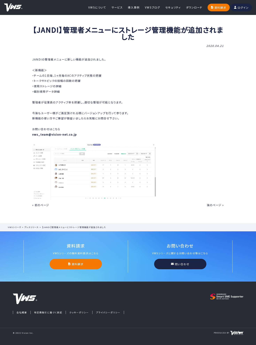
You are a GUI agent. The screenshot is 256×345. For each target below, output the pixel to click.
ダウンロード (194, 7)
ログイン (243, 7)
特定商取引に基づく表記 (48, 312)
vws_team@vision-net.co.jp (54, 134)
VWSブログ (152, 7)
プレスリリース (31, 227)
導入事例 (134, 7)
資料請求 (220, 7)
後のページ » (215, 205)
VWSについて (97, 7)
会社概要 (22, 312)
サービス (117, 7)
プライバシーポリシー (108, 312)
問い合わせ (182, 264)
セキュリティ (173, 7)
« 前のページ (40, 205)
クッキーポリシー (79, 312)
